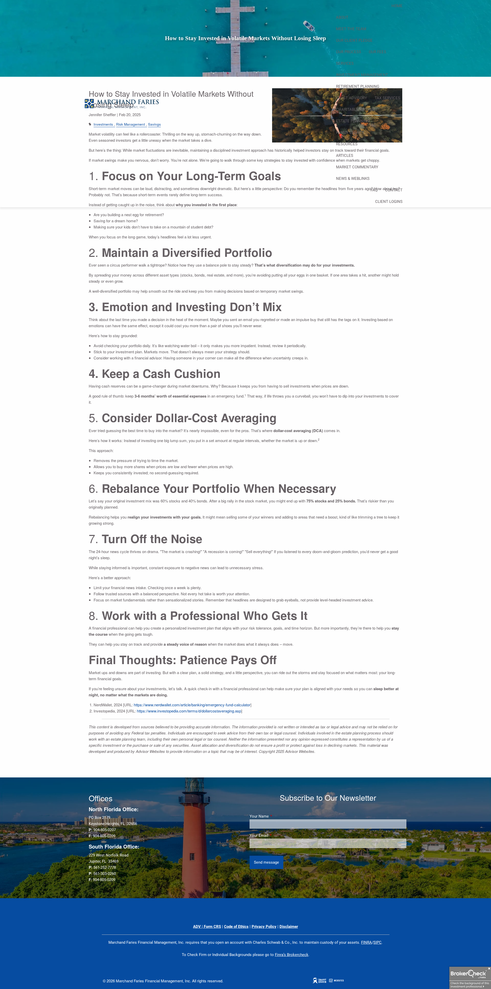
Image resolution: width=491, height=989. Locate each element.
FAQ (374, 190)
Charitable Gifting (355, 109)
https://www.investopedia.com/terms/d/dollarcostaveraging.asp (189, 710)
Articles (344, 155)
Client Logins (389, 201)
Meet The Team (351, 29)
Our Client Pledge (354, 40)
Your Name (278, 816)
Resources (347, 144)
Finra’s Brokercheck (291, 954)
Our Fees (377, 52)
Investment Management (362, 75)
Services (345, 63)
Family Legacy (350, 132)
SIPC (377, 942)
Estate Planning (353, 121)
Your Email (277, 835)
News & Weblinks (353, 178)
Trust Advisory (351, 98)
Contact (394, 190)
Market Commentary (357, 167)
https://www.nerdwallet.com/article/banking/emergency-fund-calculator (192, 704)
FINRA (366, 942)
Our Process (348, 52)
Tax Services (387, 98)
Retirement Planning (357, 86)
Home (397, 6)
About (342, 17)
